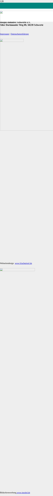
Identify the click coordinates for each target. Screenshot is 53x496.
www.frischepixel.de (23, 263)
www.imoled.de (23, 493)
